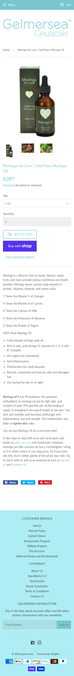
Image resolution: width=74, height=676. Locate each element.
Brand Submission (37, 586)
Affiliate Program (37, 546)
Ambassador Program (37, 541)
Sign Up (63, 624)
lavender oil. (19, 464)
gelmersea (27, 653)
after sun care (23, 442)
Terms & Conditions (37, 591)
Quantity (8, 213)
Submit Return (37, 536)
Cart (68, 5)
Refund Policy (37, 530)
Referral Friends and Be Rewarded (37, 556)
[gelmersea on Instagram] (39, 643)
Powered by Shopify (48, 653)
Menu (11, 5)
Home (6, 49)
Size (5, 195)
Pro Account (37, 551)
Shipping (8, 185)
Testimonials (37, 581)
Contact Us (37, 596)
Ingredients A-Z (37, 576)
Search (37, 525)
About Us (37, 571)
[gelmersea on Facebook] (33, 643)
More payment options (20, 256)
